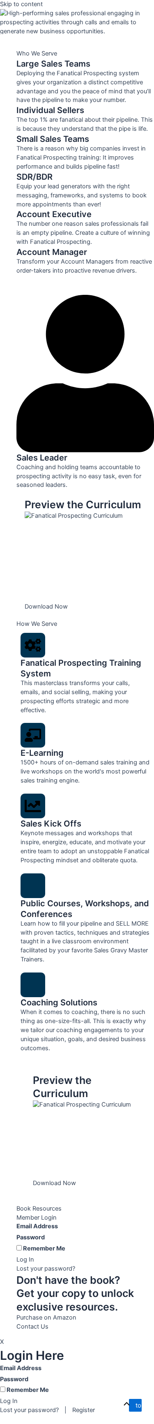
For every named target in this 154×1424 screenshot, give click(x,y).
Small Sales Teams (52, 139)
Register (83, 1410)
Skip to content (21, 4)
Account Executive (54, 214)
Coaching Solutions (59, 1002)
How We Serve (36, 623)
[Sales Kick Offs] (33, 806)
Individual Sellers (50, 110)
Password (30, 1237)
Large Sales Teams (53, 64)
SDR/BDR (34, 177)
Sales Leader (41, 458)
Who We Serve (36, 53)
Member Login (36, 1217)
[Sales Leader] (85, 364)
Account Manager (51, 252)
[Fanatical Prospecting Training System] (33, 645)
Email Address (37, 1226)
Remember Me (43, 1248)
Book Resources (39, 1208)
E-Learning (42, 753)
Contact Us (32, 1326)
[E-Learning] (33, 735)
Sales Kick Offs (51, 824)
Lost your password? (45, 1268)
